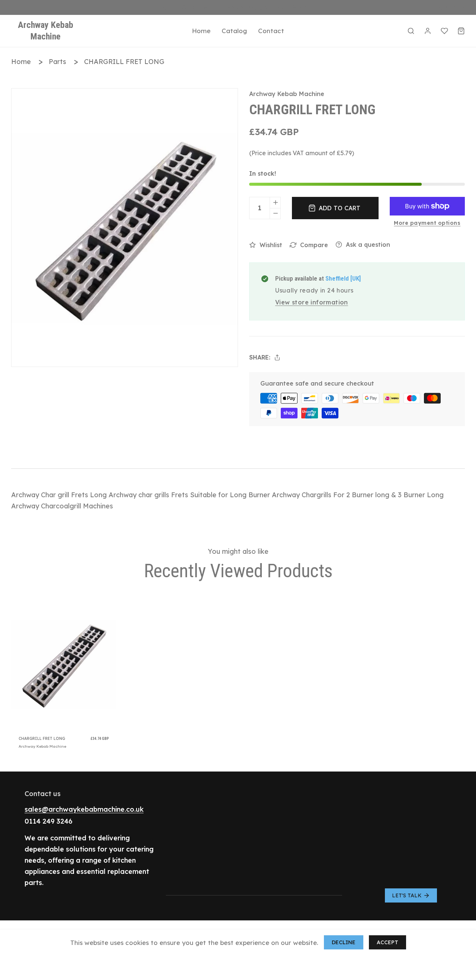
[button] (411, 31)
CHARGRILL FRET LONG (124, 61)
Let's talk (407, 895)
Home (21, 61)
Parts (57, 61)
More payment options (427, 223)
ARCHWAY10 (295, 7)
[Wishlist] (444, 31)
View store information (311, 302)
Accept (387, 942)
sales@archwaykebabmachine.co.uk (84, 809)
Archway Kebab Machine (286, 94)
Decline (344, 942)
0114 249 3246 (49, 821)
